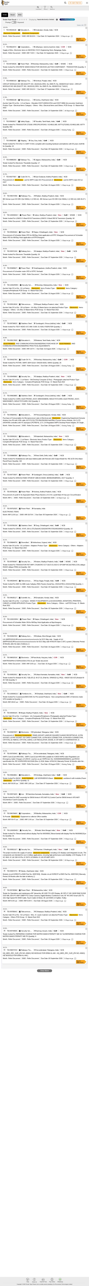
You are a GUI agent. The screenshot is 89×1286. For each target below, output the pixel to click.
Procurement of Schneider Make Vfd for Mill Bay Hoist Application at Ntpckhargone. (32, 622)
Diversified (25, 542)
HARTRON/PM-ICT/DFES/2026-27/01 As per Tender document (25, 661)
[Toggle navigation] (86, 3)
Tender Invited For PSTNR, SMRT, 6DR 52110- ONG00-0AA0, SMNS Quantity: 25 (32, 363)
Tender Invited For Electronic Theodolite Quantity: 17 (21, 163)
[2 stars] (20, 19)
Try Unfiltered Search (67, 19)
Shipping (23, 140)
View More (44, 971)
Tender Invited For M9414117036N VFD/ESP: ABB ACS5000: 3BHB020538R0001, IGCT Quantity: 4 (38, 478)
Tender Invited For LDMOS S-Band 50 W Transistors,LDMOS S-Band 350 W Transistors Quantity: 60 (38, 218)
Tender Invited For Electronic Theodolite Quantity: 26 (21, 254)
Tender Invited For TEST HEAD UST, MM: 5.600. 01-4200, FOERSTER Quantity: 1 (32, 327)
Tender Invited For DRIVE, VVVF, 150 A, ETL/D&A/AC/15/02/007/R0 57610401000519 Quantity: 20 (38, 529)
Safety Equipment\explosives (25, 121)
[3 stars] (22, 19)
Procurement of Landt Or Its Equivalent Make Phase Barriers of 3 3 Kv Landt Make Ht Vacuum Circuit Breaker (42, 495)
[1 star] (17, 19)
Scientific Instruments (26, 598)
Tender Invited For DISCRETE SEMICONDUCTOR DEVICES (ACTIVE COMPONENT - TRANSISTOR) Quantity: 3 (44, 67)
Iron (22, 794)
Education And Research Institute (25, 30)
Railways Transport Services (25, 81)
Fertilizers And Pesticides (27, 694)
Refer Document (14, 36)
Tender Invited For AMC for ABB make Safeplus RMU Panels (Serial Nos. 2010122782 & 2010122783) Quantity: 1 (43, 584)
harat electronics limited (45, 19)
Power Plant (24, 64)
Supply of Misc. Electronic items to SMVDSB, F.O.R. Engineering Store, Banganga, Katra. (34, 50)
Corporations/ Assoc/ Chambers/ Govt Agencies (25, 47)
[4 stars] (24, 19)
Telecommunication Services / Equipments (25, 100)
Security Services (27, 285)
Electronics (25, 657)
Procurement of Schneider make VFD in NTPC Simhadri (23, 271)
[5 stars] (26, 19)
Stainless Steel (26, 323)
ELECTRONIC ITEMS (11, 512)
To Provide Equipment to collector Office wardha (25, 816)
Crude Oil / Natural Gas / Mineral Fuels (25, 177)
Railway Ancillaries (26, 251)
